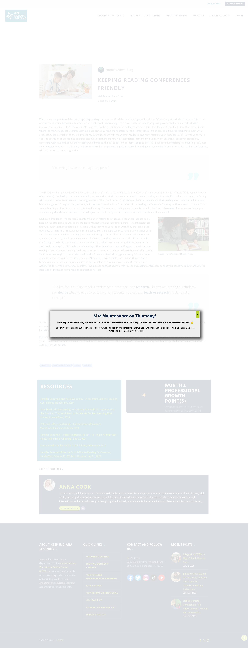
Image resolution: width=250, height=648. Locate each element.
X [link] (197, 314)
